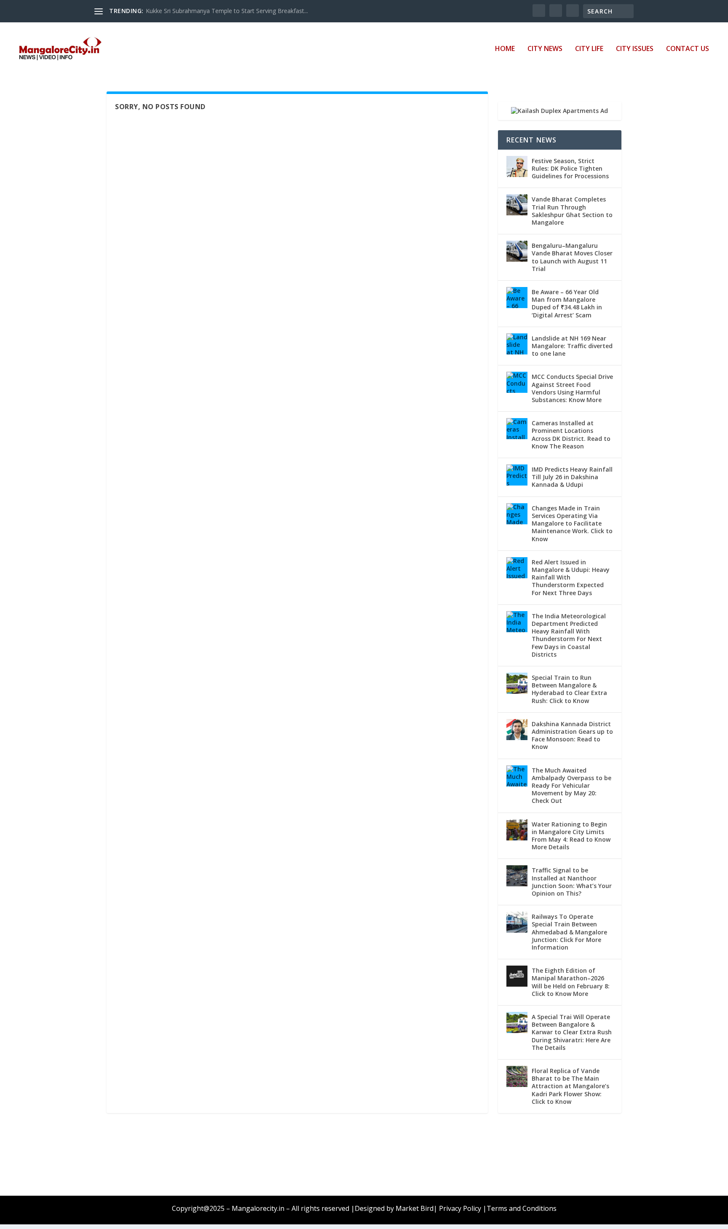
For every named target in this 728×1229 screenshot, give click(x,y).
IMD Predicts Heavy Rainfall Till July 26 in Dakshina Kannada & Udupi (572, 476)
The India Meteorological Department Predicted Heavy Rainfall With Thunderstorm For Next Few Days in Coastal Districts (569, 635)
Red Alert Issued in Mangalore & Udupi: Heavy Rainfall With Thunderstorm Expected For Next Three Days (571, 577)
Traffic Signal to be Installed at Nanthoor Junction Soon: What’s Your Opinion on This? (572, 881)
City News (544, 49)
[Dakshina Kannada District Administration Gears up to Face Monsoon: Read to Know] (516, 729)
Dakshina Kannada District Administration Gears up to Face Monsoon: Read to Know (572, 735)
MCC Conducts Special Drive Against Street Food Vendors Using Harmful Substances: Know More (572, 388)
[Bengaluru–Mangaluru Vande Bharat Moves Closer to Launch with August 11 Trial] (516, 251)
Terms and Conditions (522, 1208)
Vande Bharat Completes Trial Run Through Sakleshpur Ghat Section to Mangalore (572, 210)
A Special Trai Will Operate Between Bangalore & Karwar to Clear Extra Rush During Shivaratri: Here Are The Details (572, 1032)
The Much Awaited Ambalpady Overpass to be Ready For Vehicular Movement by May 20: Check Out (571, 785)
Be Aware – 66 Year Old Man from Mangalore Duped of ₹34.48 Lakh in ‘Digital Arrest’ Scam (567, 303)
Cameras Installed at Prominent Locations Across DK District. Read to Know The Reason (571, 434)
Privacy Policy (460, 1208)
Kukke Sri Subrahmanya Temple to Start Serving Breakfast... (227, 11)
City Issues (634, 49)
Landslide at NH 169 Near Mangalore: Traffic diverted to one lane (572, 345)
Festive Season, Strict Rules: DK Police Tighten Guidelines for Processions (570, 168)
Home (505, 49)
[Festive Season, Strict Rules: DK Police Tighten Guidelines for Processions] (516, 166)
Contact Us (687, 49)
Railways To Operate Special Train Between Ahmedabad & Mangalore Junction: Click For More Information (569, 931)
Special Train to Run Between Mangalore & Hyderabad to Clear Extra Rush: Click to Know (569, 689)
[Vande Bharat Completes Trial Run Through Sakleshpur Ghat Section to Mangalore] (516, 204)
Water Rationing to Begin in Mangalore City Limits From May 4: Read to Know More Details (571, 835)
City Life (589, 49)
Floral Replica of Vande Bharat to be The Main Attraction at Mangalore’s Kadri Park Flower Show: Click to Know (570, 1086)
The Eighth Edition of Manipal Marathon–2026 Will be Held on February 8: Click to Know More (571, 982)
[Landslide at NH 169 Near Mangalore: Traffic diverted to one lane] (516, 343)
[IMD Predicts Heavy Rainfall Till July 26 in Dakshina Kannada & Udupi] (516, 475)
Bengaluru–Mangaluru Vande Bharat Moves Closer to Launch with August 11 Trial (572, 257)
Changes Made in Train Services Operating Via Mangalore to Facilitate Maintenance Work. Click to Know (572, 523)
